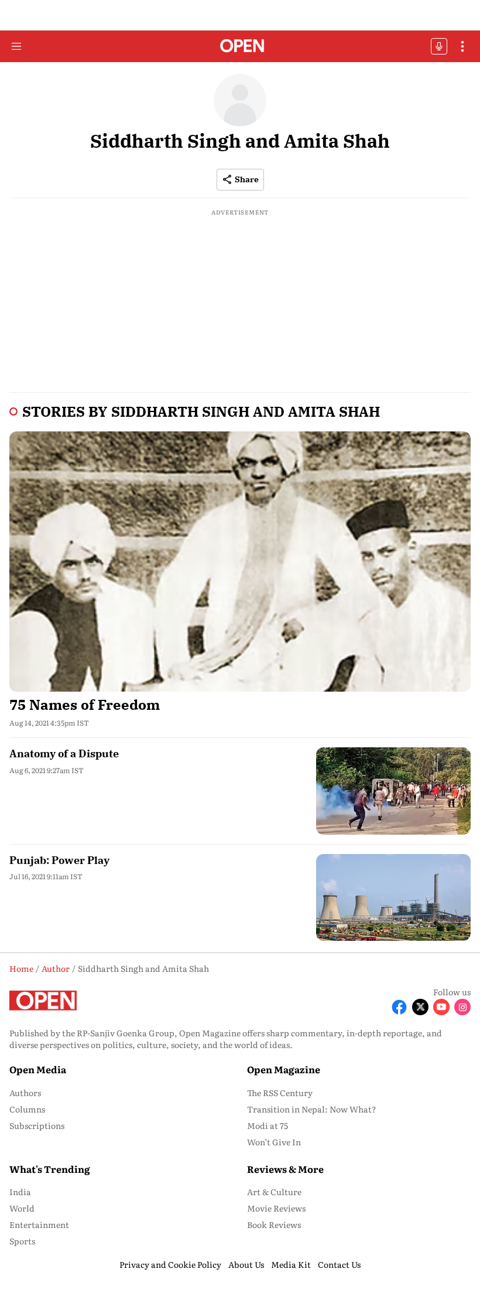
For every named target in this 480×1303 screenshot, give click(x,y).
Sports (22, 1241)
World (22, 1208)
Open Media (37, 1069)
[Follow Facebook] (399, 1007)
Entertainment (39, 1224)
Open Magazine (283, 1069)
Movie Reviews (276, 1208)
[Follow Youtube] (441, 1007)
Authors (25, 1092)
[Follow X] (420, 1007)
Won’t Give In (274, 1142)
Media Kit (291, 1264)
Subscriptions (36, 1125)
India (20, 1191)
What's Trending (49, 1169)
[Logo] (240, 46)
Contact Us (339, 1264)
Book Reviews (274, 1224)
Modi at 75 (267, 1125)
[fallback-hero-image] (240, 561)
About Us (246, 1264)
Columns (27, 1109)
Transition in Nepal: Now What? (311, 1109)
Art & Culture (274, 1191)
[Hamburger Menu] (16, 46)
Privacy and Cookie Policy (170, 1264)
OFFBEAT (439, 46)
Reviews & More (285, 1169)
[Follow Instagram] (462, 1007)
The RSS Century (280, 1092)
